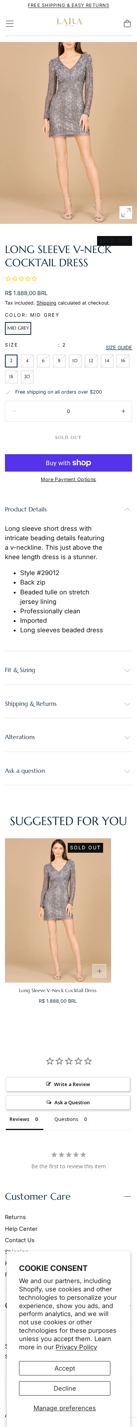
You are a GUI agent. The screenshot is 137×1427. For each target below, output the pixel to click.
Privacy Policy (76, 1347)
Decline (65, 1388)
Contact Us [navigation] (20, 1240)
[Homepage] (68, 23)
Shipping (46, 303)
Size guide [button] (119, 347)
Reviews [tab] (19, 1119)
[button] (9, 23)
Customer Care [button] (38, 1196)
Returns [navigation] (15, 1217)
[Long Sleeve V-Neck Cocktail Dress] (58, 910)
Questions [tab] (66, 1119)
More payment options (68, 479)
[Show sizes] (99, 971)
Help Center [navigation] (21, 1228)
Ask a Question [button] (72, 1102)
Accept (64, 1368)
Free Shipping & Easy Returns (68, 5)
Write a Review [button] (72, 1084)
